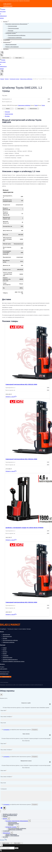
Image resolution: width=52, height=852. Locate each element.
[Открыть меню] (1, 74)
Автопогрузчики (12, 26)
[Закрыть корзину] (1, 695)
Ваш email (3, 722)
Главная (4, 647)
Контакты (5, 49)
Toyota (36, 105)
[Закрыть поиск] (1, 845)
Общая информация (10, 44)
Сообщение (4, 788)
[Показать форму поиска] (1, 52)
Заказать (8, 108)
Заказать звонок (5, 57)
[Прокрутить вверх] (1, 808)
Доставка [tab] (7, 116)
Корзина (4, 653)
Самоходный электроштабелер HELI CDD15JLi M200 (21, 602)
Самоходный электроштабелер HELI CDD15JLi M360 (21, 459)
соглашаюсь (6, 729)
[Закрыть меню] (0, 811)
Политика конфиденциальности (10, 659)
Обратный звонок (33, 108)
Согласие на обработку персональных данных (13, 661)
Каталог (4, 649)
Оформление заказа (7, 657)
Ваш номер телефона (6, 716)
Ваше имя (3, 710)
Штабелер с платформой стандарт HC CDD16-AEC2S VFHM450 (24, 527)
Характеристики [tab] (9, 114)
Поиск (16, 848)
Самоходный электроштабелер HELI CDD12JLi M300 (21, 384)
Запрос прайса (18, 57)
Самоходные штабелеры (15, 37)
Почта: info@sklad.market (10, 815)
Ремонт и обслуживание (12, 46)
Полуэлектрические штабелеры (16, 35)
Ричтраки (10, 30)
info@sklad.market (7, 6)
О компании (6, 40)
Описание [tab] (7, 111)
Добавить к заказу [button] (10, 396)
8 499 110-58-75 (7, 4)
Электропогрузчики (13, 28)
